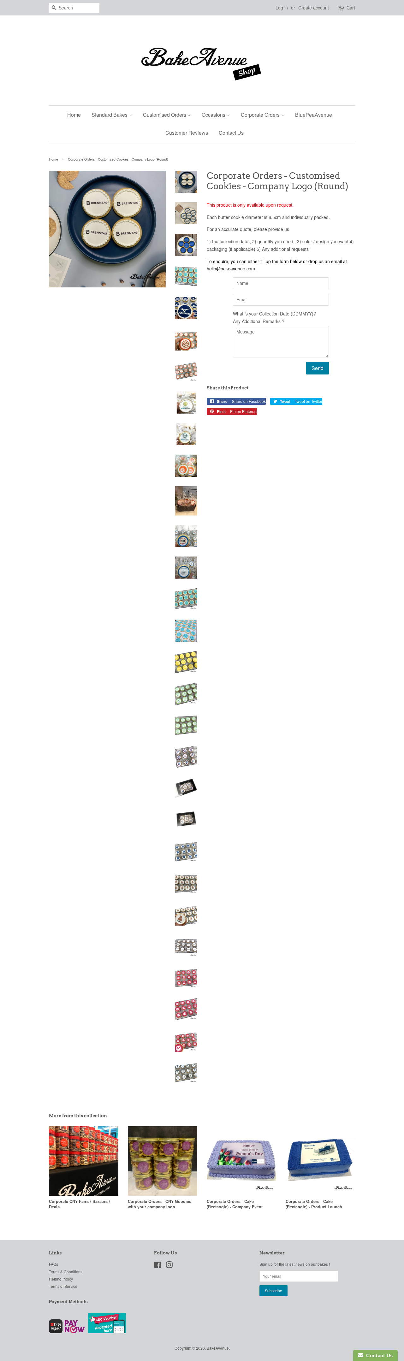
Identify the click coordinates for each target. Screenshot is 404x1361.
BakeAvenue (218, 1348)
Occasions (214, 114)
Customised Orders (165, 114)
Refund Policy (61, 1278)
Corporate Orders (261, 114)
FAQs (53, 1264)
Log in (282, 7)
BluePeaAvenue (313, 114)
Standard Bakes (110, 114)
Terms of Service (63, 1286)
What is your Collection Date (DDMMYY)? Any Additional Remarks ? (274, 317)
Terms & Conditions (65, 1271)
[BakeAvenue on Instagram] (169, 1266)
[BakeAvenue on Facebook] (157, 1266)
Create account (313, 7)
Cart (351, 7)
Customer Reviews (186, 132)
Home (74, 114)
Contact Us (231, 132)
